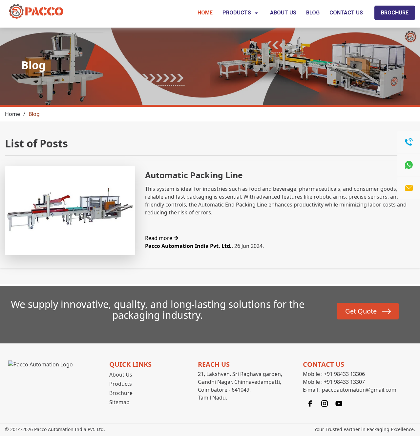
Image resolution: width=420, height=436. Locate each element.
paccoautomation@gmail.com (359, 389)
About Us (283, 13)
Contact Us (346, 13)
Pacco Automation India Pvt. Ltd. (188, 246)
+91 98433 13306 (344, 374)
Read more (159, 238)
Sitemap (119, 402)
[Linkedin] (339, 403)
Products (237, 13)
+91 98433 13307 (344, 381)
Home (205, 13)
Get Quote (361, 311)
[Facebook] (310, 403)
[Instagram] (324, 403)
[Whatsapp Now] (408, 165)
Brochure (395, 13)
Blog (313, 13)
